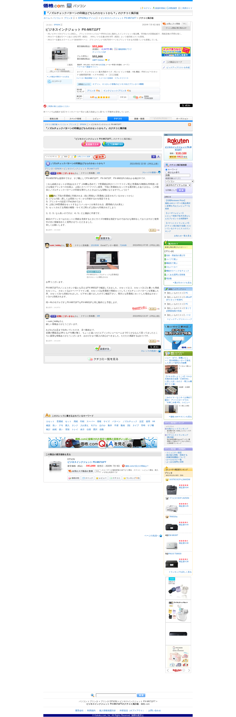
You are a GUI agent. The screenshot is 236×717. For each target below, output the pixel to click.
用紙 (76, 421)
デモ (61, 425)
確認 (48, 425)
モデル (94, 425)
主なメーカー (172, 267)
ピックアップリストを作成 (178, 67)
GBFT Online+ (98, 60)
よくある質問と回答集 (175, 275)
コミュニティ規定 (174, 452)
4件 (98, 173)
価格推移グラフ (125, 49)
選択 (95, 429)
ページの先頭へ (151, 535)
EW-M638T (173, 535)
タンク (75, 425)
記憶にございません (65, 173)
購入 (67, 425)
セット (68, 421)
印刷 (82, 421)
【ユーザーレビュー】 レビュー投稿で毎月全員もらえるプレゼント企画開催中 (177, 216)
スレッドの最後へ (150, 172)
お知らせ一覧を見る (182, 236)
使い (61, 429)
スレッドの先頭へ (149, 351)
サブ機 (151, 425)
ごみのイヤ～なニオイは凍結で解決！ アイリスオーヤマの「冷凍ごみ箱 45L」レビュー (178, 400)
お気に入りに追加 (83, 156)
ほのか (102, 425)
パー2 (187, 315)
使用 (148, 421)
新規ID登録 (160, 8)
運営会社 (79, 710)
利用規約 (91, 710)
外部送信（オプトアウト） (132, 710)
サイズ (107, 421)
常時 (143, 425)
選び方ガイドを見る (183, 283)
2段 (128, 425)
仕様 (89, 429)
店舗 (102, 65)
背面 (67, 429)
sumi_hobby (55, 245)
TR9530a (173, 517)
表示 (82, 429)
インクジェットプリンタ (114, 90)
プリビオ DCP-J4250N (179, 498)
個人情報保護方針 (107, 710)
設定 (142, 421)
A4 (153, 421)
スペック (89, 478)
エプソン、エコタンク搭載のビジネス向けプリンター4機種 (118, 84)
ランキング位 (133, 478)
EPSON (83, 124)
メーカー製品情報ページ (87, 78)
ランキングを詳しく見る (181, 572)
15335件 (95, 245)
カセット (50, 421)
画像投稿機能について (176, 457)
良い (54, 425)
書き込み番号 (173, 172)
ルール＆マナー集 (174, 460)
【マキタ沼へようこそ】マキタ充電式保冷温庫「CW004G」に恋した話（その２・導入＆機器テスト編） (178, 380)
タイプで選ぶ (172, 259)
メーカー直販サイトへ (88, 67)
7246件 (123, 245)
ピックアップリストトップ (180, 319)
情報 (99, 421)
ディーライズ (98, 52)
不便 (116, 425)
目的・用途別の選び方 (175, 255)
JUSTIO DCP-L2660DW (179, 480)
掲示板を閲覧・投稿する (177, 455)
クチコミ (116, 478)
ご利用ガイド (186, 8)
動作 (110, 425)
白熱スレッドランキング (177, 429)
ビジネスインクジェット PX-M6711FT (81, 168)
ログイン (147, 8)
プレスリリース (122, 78)
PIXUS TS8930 (174, 554)
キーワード (173, 169)
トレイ (75, 429)
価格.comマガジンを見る (181, 417)
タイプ (136, 425)
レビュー (103, 478)
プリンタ (91, 90)
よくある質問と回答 (175, 462)
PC (186, 293)
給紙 (54, 429)
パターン (116, 421)
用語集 (169, 278)
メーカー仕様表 (107, 78)
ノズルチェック (130, 421)
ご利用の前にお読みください (58, 106)
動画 (123, 425)
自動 (102, 429)
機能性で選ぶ (172, 263)
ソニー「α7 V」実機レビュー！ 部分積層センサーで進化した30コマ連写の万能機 (177, 360)
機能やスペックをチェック (177, 271)
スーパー (91, 421)
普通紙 (60, 421)
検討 (48, 429)
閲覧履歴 (173, 8)
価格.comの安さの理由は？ (137, 466)
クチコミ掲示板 (51, 124)
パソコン (62, 124)
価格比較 (75, 478)
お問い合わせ (154, 710)
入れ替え (84, 425)
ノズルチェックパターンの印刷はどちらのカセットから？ (78, 163)
